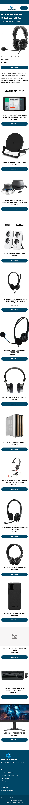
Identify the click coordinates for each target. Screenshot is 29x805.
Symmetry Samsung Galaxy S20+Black (14, 613)
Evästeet (20, 800)
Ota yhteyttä (14, 800)
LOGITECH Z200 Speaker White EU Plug (14, 254)
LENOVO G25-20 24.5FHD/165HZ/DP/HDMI (14, 733)
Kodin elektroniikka (7, 21)
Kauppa (24, 8)
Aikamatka (6, 778)
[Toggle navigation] (3, 7)
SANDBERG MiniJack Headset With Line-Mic (14, 568)
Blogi (5, 781)
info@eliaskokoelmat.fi (6, 2)
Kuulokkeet (17, 21)
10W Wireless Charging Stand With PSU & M (14, 162)
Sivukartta (20, 802)
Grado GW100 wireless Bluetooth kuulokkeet (14, 397)
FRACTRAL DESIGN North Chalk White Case (14, 442)
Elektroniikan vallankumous (11, 775)
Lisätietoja (14, 67)
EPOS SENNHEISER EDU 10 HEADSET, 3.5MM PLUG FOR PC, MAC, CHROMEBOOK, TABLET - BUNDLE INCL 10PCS (14, 301)
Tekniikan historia (8, 772)
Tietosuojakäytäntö (11, 802)
